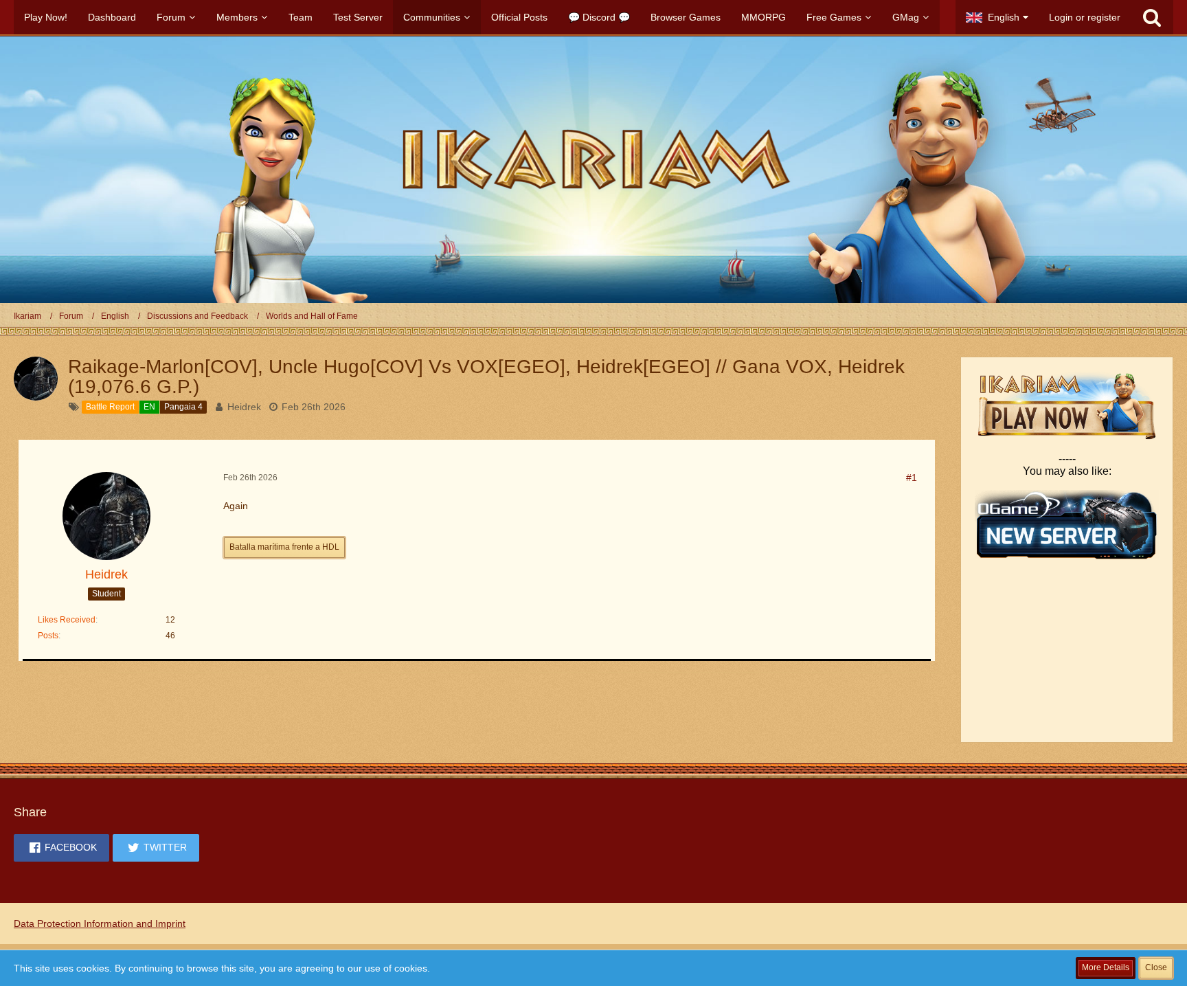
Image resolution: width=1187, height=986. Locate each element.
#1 (911, 477)
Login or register (1084, 17)
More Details (1105, 967)
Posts (48, 635)
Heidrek (244, 406)
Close (1156, 967)
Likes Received (66, 620)
